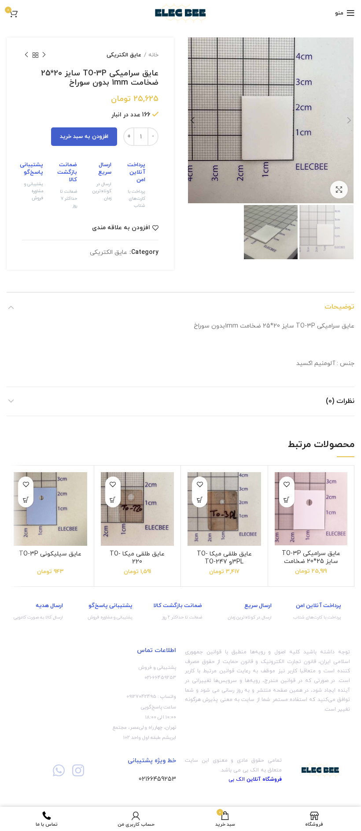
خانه (153, 55)
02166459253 (157, 779)
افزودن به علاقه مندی (121, 228)
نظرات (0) (340, 401)
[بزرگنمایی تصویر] (339, 189)
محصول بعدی (26, 55)
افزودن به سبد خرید (84, 137)
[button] (287, 499)
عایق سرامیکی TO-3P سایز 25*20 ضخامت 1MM (311, 561)
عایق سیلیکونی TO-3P (50, 554)
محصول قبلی (44, 55)
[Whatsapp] (58, 770)
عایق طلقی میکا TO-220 (137, 558)
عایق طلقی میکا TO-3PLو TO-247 (224, 558)
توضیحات (339, 307)
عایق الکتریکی (124, 55)
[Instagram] (77, 770)
